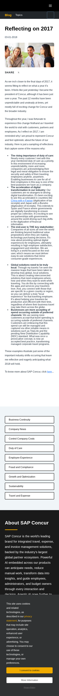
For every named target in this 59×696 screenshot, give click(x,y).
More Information (29, 680)
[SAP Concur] (19, 5)
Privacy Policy (29, 687)
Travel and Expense (19, 495)
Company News (17, 429)
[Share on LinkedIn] (29, 72)
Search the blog (45, 15)
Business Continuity (19, 419)
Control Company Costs (21, 438)
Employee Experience (21, 457)
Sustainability (16, 486)
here (49, 371)
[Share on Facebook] (24, 72)
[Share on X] (19, 72)
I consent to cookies (29, 670)
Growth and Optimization (22, 476)
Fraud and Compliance (21, 467)
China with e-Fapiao (22, 200)
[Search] (50, 15)
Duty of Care (15, 448)
